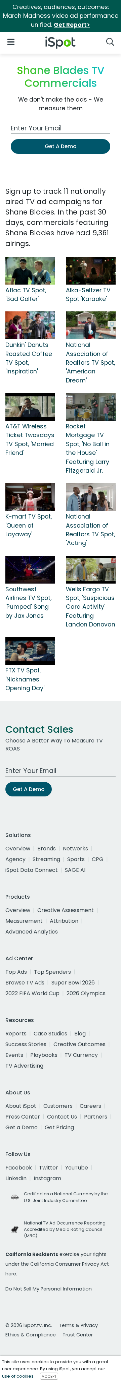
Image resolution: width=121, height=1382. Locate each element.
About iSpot (20, 1106)
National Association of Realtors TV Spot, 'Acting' (90, 530)
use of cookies (18, 1376)
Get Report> (72, 25)
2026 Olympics (86, 993)
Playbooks (43, 1055)
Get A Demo (60, 146)
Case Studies (50, 1033)
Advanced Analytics (31, 932)
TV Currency (81, 1055)
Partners (95, 1117)
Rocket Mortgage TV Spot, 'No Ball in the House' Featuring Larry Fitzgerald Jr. (88, 448)
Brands (46, 848)
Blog (80, 1033)
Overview (17, 848)
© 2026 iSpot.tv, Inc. (28, 1325)
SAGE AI (75, 870)
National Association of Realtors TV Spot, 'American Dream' (90, 362)
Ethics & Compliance (30, 1334)
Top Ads (16, 972)
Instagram (47, 1178)
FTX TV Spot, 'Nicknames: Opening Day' (24, 679)
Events (14, 1055)
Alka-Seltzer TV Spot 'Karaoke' (88, 294)
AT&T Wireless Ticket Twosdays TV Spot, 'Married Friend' (29, 439)
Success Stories (25, 1044)
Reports (16, 1033)
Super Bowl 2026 (73, 982)
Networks (75, 848)
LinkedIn (16, 1178)
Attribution (64, 921)
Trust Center (78, 1334)
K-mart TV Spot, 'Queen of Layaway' (28, 525)
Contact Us (62, 1117)
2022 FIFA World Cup (32, 993)
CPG (98, 859)
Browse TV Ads (24, 982)
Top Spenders (52, 972)
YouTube (76, 1167)
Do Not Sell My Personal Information (48, 1288)
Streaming (46, 859)
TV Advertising (24, 1066)
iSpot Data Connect (31, 870)
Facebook (18, 1167)
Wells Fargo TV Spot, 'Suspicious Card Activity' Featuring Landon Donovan (90, 607)
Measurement (24, 921)
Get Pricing (59, 1127)
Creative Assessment (65, 910)
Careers (90, 1106)
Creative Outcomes (79, 1044)
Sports (76, 859)
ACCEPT (49, 1376)
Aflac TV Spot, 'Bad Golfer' (25, 294)
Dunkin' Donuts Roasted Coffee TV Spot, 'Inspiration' (28, 358)
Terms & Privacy (78, 1325)
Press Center (22, 1117)
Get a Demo (21, 1127)
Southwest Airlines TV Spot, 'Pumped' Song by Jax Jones (28, 602)
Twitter (48, 1167)
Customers (58, 1106)
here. (11, 1273)
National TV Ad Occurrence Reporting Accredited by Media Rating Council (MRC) (65, 1229)
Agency (15, 859)
